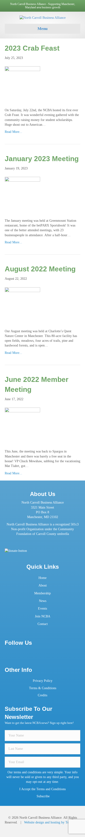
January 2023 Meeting (42, 159)
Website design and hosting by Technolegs (52, 822)
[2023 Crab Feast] (22, 84)
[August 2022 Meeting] (22, 305)
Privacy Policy (42, 681)
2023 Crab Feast (32, 48)
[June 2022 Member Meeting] (22, 425)
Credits (42, 695)
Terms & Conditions (42, 688)
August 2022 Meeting (40, 269)
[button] (43, 796)
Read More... (13, 132)
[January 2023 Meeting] (22, 194)
